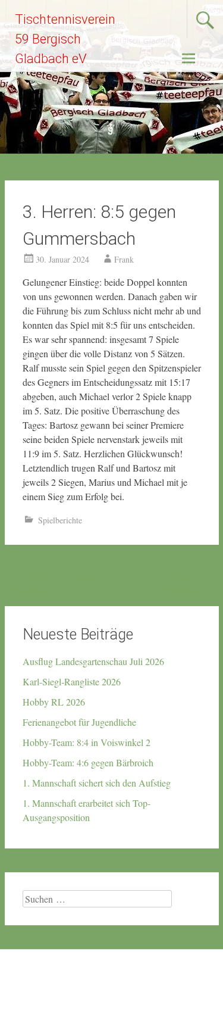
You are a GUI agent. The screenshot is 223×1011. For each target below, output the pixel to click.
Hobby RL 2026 (54, 701)
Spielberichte (60, 520)
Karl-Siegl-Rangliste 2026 (72, 681)
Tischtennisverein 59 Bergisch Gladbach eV (65, 39)
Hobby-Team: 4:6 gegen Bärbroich (88, 762)
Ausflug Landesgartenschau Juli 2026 (93, 661)
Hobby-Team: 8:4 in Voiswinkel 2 (86, 742)
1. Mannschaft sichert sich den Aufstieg (97, 782)
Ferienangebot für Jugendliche (79, 722)
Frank (124, 259)
